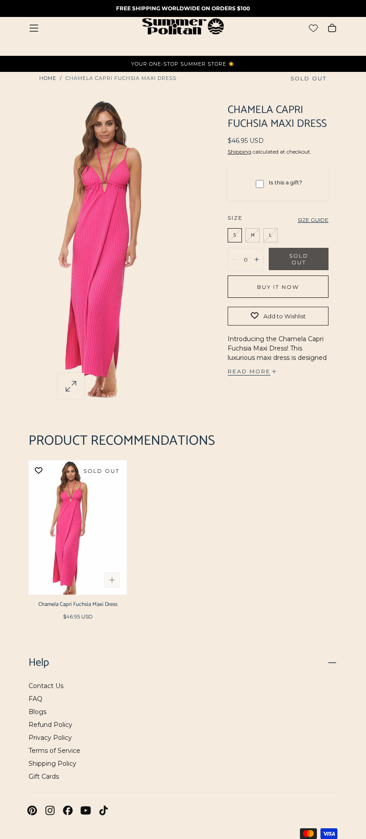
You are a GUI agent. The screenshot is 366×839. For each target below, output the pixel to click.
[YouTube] (86, 810)
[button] (34, 28)
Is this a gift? (285, 182)
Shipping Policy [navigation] (52, 764)
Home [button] (47, 78)
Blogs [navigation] (37, 712)
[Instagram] (50, 810)
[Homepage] (183, 28)
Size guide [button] (313, 220)
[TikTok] (104, 810)
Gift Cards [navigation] (44, 776)
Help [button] (39, 663)
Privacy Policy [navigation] (50, 738)
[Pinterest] (32, 810)
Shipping (239, 151)
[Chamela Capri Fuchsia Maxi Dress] (78, 527)
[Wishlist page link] (313, 28)
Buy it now (278, 287)
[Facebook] (68, 810)
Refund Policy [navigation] (50, 725)
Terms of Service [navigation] (54, 751)
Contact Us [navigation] (46, 686)
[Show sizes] (112, 580)
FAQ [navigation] (35, 699)
